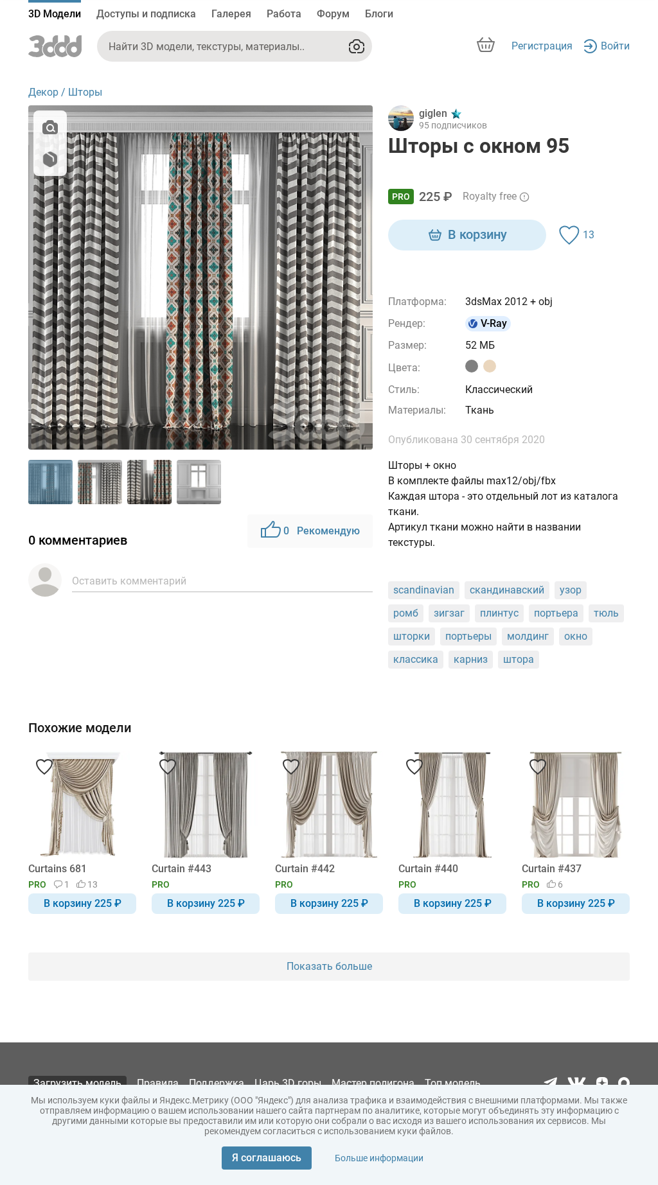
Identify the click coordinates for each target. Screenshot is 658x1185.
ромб (405, 613)
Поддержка (216, 1083)
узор (571, 590)
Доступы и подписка (146, 14)
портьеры (468, 636)
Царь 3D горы (287, 1083)
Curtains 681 (57, 869)
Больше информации (379, 1158)
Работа (284, 14)
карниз (471, 659)
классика (415, 659)
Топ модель (453, 1083)
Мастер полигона (373, 1083)
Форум (333, 14)
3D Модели (54, 14)
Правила (158, 1083)
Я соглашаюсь (266, 1158)
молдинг (528, 636)
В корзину (477, 234)
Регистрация (542, 46)
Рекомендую (321, 531)
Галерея (231, 14)
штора (518, 659)
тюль (606, 613)
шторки (411, 636)
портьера (556, 613)
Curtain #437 (552, 869)
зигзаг (449, 613)
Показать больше (329, 966)
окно (575, 636)
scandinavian (423, 590)
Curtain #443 (181, 869)
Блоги (379, 14)
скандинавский (507, 590)
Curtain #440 (428, 869)
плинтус (499, 613)
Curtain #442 (305, 869)
